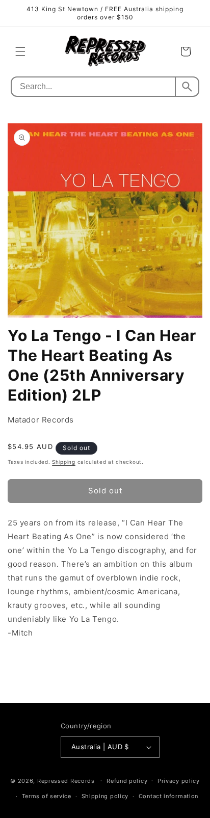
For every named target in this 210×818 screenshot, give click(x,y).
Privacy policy (179, 780)
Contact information (168, 796)
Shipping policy (105, 796)
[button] (20, 51)
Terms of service (46, 796)
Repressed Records (66, 780)
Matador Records (41, 420)
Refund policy (127, 780)
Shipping (63, 462)
